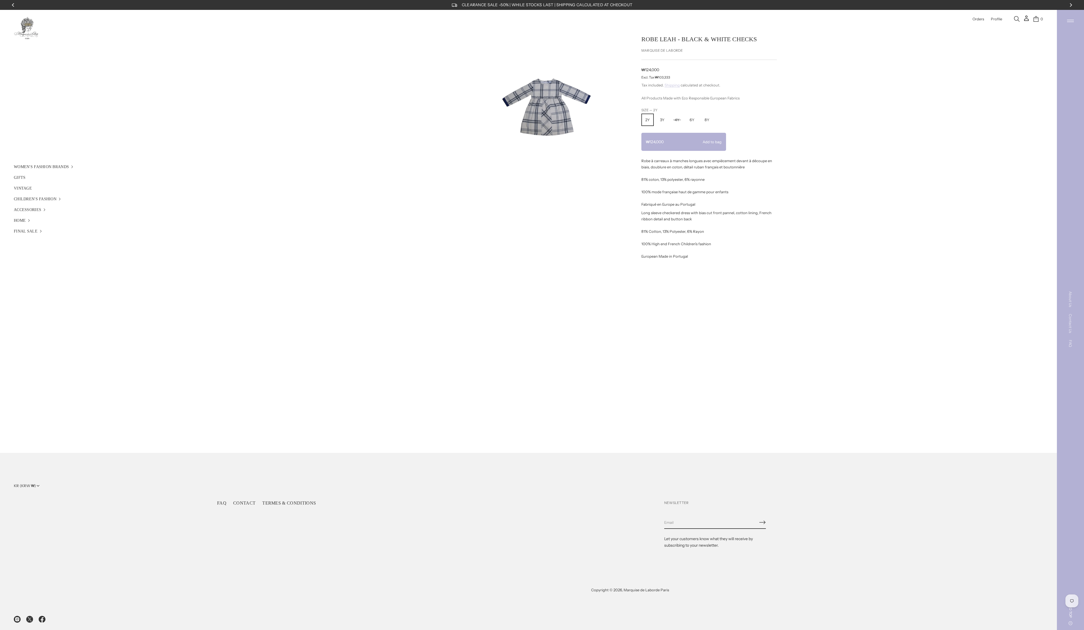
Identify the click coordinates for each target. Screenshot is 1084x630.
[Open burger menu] (1070, 21)
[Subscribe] (762, 522)
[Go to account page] (1026, 20)
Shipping (672, 85)
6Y (692, 120)
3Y (662, 120)
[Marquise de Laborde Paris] (26, 28)
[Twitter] (29, 619)
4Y (677, 120)
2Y (647, 120)
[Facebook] (42, 619)
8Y (707, 120)
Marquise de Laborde (662, 50)
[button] (1017, 19)
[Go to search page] (1017, 19)
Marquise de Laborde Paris (646, 590)
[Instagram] (17, 619)
